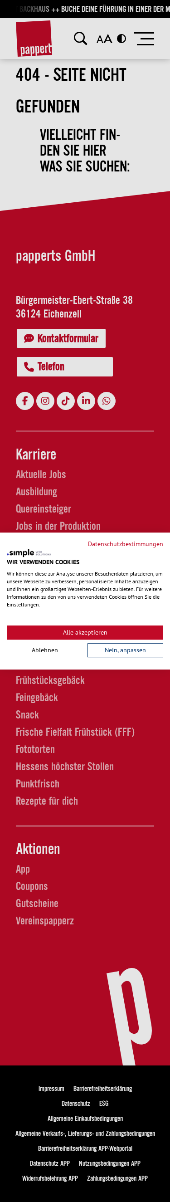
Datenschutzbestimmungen (125, 544)
